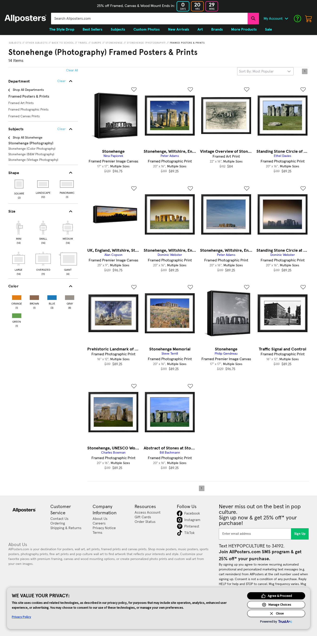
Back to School (63, 43)
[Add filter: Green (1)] (17, 314)
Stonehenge (114, 43)
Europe (96, 43)
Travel (82, 43)
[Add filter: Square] (19, 184)
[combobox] (149, 18)
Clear (61, 129)
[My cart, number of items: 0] (308, 18)
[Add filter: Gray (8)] (69, 296)
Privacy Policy (21, 617)
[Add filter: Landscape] (43, 184)
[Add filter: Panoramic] (67, 184)
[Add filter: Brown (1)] (34, 296)
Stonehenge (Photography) (146, 43)
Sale (268, 29)
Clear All (72, 70)
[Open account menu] (286, 18)
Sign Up (300, 533)
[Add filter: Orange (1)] (17, 296)
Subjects (15, 43)
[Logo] (25, 18)
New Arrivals (178, 29)
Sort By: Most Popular (256, 71)
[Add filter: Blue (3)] (52, 296)
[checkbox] (18, 231)
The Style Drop (61, 29)
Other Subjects (37, 43)
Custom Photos (146, 29)
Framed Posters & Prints (187, 43)
